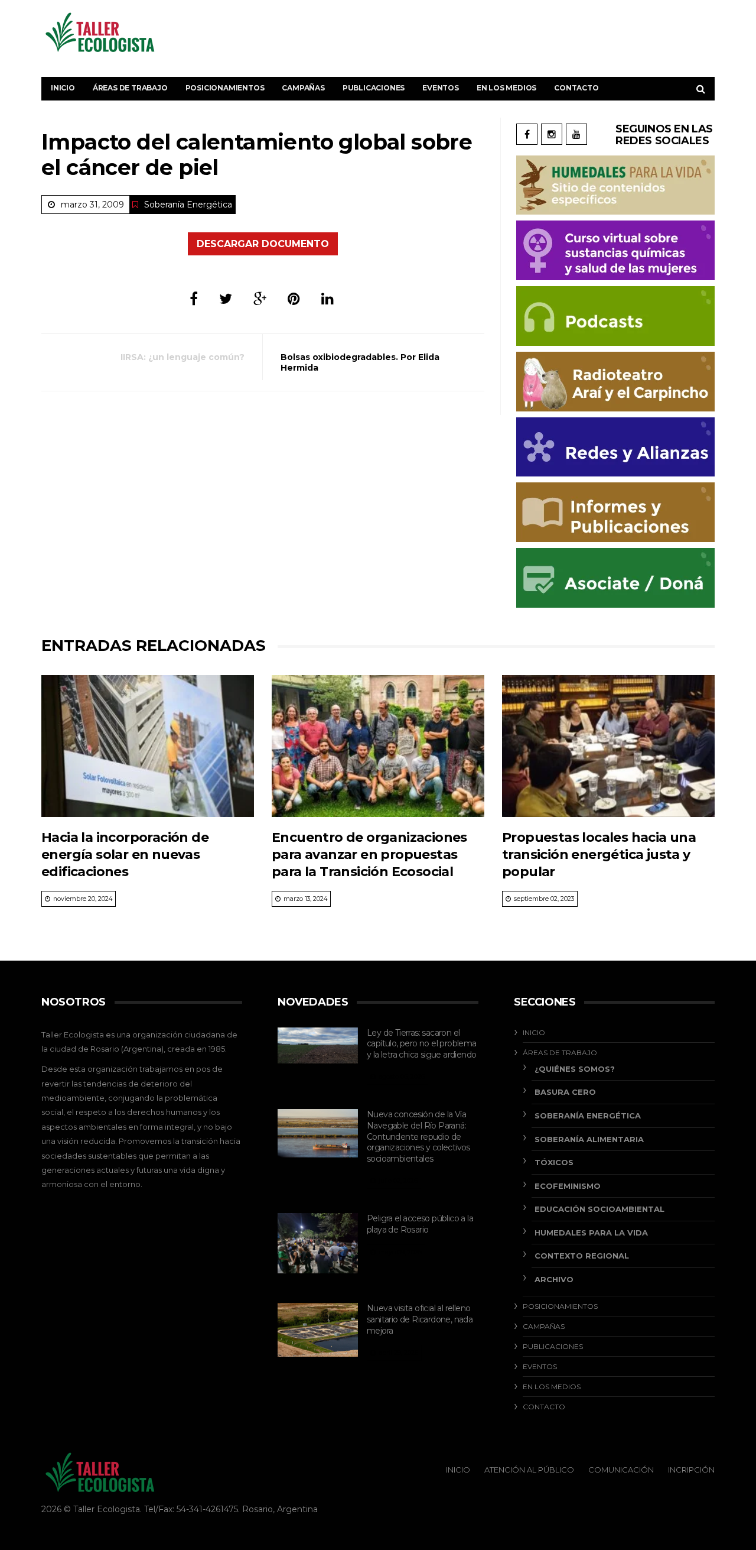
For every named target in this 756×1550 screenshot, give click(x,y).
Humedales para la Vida (591, 1232)
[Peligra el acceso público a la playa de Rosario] (318, 1243)
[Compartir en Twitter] (225, 298)
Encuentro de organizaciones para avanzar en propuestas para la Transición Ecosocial (369, 854)
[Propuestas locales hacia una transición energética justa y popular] (608, 746)
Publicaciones (374, 87)
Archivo (554, 1279)
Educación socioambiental (599, 1209)
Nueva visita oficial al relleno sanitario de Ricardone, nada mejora (419, 1319)
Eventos (440, 87)
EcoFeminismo (568, 1186)
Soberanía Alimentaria (589, 1139)
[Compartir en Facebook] (194, 298)
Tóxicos (554, 1162)
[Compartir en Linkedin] (327, 298)
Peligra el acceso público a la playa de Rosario (420, 1224)
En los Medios (506, 87)
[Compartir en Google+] (259, 298)
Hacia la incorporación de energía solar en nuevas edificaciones (124, 854)
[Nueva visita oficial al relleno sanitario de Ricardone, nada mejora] (318, 1330)
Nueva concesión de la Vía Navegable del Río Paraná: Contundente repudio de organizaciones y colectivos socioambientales (418, 1136)
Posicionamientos (225, 87)
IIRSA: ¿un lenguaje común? (182, 357)
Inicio (63, 87)
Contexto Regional (582, 1255)
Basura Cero (565, 1092)
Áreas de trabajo (130, 87)
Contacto (576, 87)
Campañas (303, 87)
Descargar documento (263, 243)
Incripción (691, 1469)
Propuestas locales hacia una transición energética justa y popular (599, 854)
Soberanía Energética (188, 204)
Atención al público (529, 1469)
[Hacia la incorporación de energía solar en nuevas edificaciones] (147, 746)
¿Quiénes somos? (575, 1069)
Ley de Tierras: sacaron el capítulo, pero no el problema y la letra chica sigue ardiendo (422, 1043)
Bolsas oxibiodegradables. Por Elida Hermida (360, 362)
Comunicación (621, 1469)
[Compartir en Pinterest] (294, 298)
